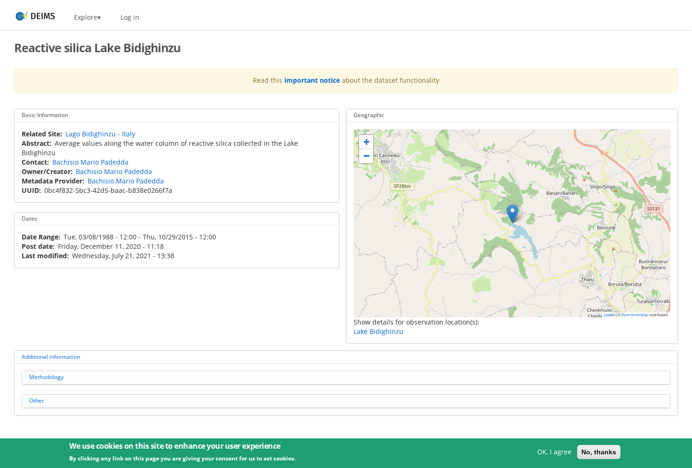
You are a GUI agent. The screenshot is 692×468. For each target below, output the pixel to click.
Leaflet (609, 314)
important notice (312, 80)
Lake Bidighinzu (378, 331)
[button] (512, 213)
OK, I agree (554, 451)
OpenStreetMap (634, 314)
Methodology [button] (46, 377)
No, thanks (598, 452)
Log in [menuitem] (130, 17)
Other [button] (36, 400)
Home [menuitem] (26, 17)
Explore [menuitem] (85, 17)
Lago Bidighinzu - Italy (100, 133)
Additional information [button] (51, 356)
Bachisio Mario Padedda (90, 162)
